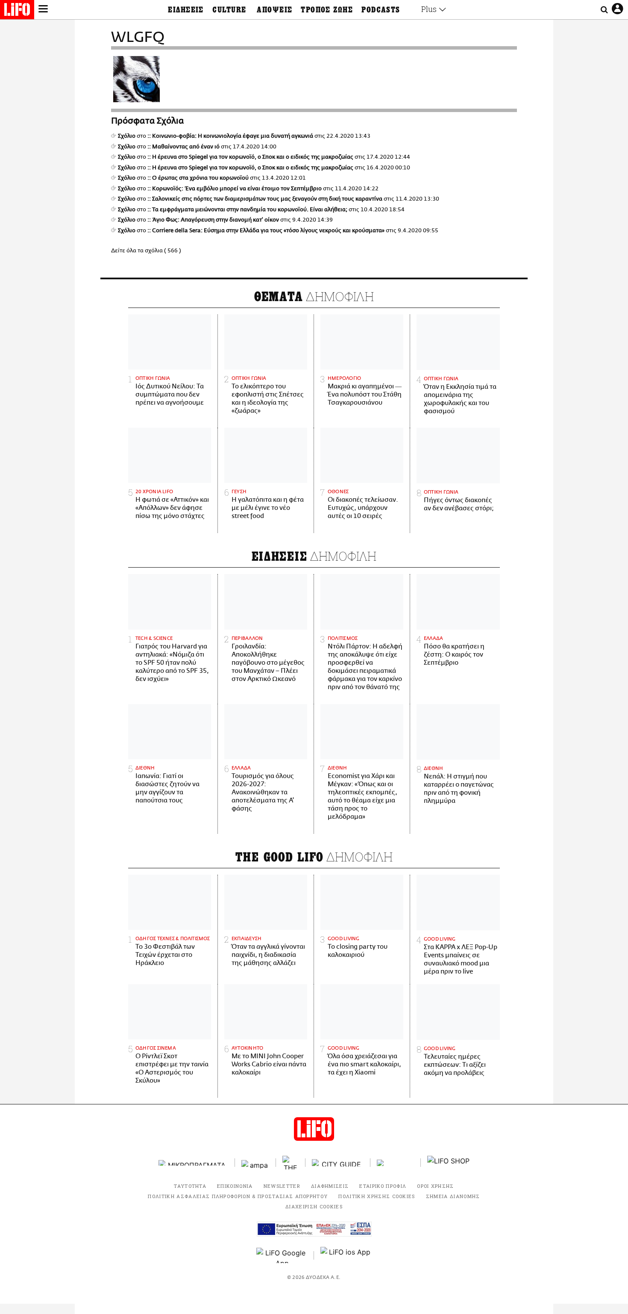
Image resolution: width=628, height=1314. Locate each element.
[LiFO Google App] (282, 1255)
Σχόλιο (126, 136)
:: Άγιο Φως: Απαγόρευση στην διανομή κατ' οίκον (213, 219)
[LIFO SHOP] (448, 1162)
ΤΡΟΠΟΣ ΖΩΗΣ (327, 10)
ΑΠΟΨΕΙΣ (274, 10)
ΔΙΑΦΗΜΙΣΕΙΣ (330, 1186)
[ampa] (255, 1163)
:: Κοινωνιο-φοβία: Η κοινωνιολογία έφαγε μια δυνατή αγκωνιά (230, 136)
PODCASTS (380, 10)
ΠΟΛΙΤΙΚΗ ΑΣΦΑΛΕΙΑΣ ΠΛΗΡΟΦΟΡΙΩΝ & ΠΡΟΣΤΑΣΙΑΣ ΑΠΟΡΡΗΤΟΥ (238, 1196)
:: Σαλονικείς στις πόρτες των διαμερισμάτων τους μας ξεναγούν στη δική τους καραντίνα (264, 198)
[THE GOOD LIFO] (290, 1162)
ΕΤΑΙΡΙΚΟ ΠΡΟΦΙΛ (382, 1186)
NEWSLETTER (282, 1186)
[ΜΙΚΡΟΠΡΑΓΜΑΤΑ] (193, 1163)
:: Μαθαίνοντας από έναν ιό (183, 146)
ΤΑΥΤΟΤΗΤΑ (190, 1186)
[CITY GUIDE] (338, 1162)
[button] (43, 10)
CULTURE (229, 10)
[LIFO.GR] (17, 11)
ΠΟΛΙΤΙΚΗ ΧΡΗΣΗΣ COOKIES (376, 1196)
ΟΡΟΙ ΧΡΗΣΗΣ (435, 1186)
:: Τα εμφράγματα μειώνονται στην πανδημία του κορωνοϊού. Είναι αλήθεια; (247, 209)
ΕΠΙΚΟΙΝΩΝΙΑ (235, 1186)
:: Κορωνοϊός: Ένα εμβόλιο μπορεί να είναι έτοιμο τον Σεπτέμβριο (234, 188)
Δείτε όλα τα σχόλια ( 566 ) (146, 251)
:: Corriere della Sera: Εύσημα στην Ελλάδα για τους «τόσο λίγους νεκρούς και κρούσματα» (265, 230)
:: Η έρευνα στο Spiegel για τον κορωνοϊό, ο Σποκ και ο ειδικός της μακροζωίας (250, 157)
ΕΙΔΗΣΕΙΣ (186, 10)
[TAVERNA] (395, 1163)
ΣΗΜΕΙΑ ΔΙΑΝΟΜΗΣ (453, 1196)
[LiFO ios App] (346, 1255)
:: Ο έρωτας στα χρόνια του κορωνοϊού (198, 178)
